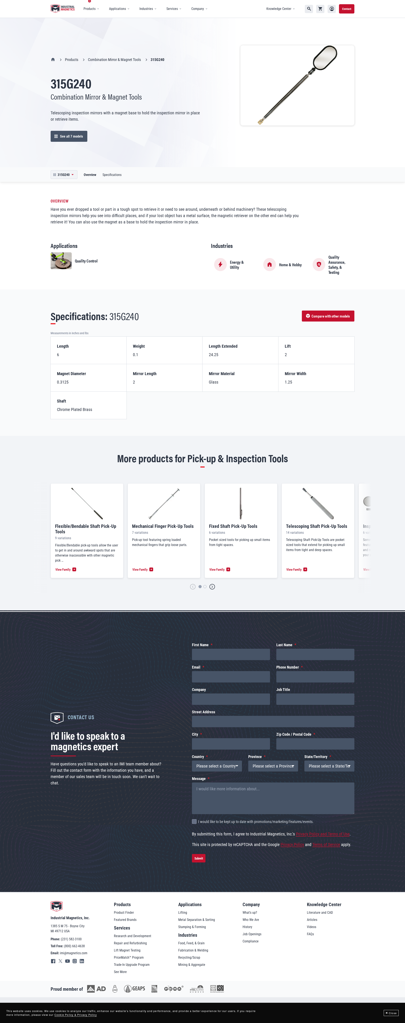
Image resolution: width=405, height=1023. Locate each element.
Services (122, 928)
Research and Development (132, 936)
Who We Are (251, 920)
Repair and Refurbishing (130, 943)
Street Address (203, 712)
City (195, 734)
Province (255, 756)
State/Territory (315, 756)
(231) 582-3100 (71, 939)
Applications (190, 904)
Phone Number (287, 667)
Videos (311, 927)
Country (198, 756)
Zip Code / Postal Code (293, 734)
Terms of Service (326, 844)
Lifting (182, 913)
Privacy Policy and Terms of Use (323, 834)
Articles (312, 920)
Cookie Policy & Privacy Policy (75, 1014)
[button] (193, 586)
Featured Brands (125, 920)
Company (199, 689)
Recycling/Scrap (189, 957)
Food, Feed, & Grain (191, 943)
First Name (200, 645)
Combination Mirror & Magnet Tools (114, 59)
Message (199, 778)
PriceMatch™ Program (129, 957)
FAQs (310, 934)
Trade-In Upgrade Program (132, 965)
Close (393, 1013)
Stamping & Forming (192, 927)
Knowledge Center (324, 904)
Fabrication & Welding (193, 950)
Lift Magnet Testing (127, 950)
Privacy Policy (292, 844)
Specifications (112, 175)
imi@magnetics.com (73, 953)
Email (196, 667)
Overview (90, 175)
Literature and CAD (320, 913)
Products (71, 59)
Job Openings (252, 934)
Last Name (284, 645)
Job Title (283, 689)
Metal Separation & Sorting (196, 920)
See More (120, 972)
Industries (187, 935)
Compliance (251, 941)
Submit (198, 858)
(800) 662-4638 (74, 946)
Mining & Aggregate (191, 965)
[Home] (63, 8)
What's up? (250, 913)
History (247, 927)
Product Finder (124, 913)
